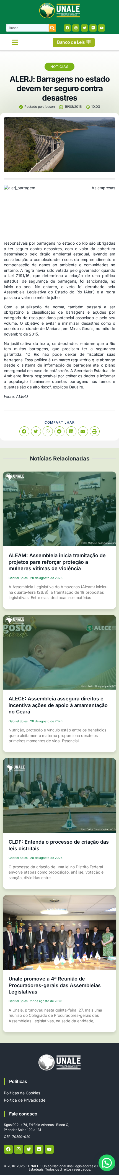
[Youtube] (101, 28)
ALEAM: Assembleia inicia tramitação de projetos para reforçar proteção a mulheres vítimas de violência (57, 561)
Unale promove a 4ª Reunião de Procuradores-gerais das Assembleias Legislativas (55, 985)
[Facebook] (67, 28)
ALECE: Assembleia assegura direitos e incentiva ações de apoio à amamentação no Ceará (58, 705)
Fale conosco (23, 1114)
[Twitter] (84, 28)
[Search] (52, 28)
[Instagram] (75, 28)
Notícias (59, 67)
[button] (15, 42)
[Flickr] (93, 28)
